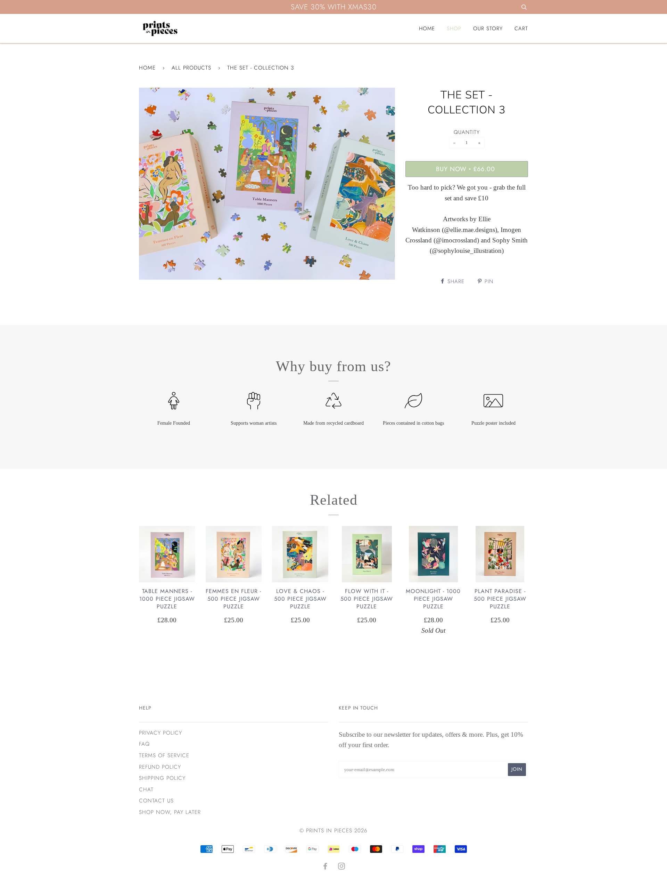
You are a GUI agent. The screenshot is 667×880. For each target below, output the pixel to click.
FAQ (144, 744)
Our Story (488, 28)
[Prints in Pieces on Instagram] (341, 867)
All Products (191, 68)
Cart (521, 28)
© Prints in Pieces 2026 (333, 830)
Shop (454, 28)
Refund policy (160, 767)
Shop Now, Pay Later (170, 812)
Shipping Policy (162, 778)
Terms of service (164, 755)
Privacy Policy (160, 733)
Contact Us (156, 801)
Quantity (467, 132)
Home (427, 28)
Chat (146, 789)
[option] (267, 184)
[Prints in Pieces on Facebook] (325, 867)
